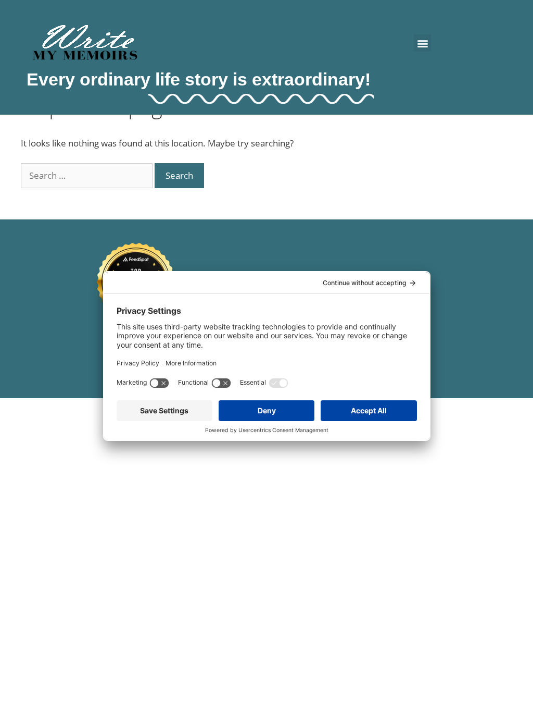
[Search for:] (88, 175)
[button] (422, 43)
